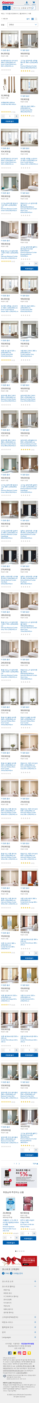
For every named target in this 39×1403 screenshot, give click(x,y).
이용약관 (16, 1344)
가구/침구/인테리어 (12, 13)
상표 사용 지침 (19, 1348)
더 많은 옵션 (5, 50)
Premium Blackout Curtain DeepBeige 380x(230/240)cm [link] (9, 536)
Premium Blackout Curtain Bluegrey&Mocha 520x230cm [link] (28, 254)
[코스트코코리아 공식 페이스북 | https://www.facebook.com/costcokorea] (10, 1354)
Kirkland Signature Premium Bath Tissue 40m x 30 (9, 1229)
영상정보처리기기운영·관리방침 (19, 1346)
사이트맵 (8, 1344)
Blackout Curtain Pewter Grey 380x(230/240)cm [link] (8, 445)
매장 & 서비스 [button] (7, 1322)
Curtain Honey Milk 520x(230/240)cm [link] (7, 355)
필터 (28, 19)
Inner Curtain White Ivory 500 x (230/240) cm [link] (8, 163)
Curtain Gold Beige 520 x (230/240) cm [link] (9, 1000)
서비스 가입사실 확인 (9, 1391)
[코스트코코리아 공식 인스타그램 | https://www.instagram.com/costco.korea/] (20, 1354)
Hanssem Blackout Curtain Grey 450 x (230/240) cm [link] (9, 257)
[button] (33, 8)
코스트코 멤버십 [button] (8, 1286)
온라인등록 (8, 1299)
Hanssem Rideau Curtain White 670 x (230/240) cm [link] (9, 813)
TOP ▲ (35, 1164)
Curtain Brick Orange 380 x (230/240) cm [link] (28, 903)
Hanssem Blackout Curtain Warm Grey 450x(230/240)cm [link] (28, 677)
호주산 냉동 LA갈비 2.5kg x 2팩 (27, 1221)
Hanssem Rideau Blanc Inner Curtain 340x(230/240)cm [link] (27, 723)
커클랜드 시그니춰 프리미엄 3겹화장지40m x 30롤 (11, 1222)
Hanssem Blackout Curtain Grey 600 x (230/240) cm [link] (9, 676)
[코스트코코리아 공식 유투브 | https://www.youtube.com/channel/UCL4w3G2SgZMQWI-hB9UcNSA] (24, 1354)
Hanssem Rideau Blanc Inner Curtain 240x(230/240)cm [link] (8, 768)
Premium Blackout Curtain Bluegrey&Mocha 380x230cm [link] (28, 1140)
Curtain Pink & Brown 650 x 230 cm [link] (28, 1041)
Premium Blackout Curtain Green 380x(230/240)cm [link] (9, 491)
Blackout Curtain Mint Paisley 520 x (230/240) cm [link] (29, 1097)
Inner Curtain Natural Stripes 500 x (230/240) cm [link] (29, 163)
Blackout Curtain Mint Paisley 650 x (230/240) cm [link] (9, 1142)
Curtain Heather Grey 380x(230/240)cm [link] (27, 355)
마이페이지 (8, 1303)
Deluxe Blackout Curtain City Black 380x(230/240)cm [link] (28, 582)
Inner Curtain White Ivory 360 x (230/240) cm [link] (8, 65)
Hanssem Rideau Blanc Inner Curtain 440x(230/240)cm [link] (8, 723)
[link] (9, 47)
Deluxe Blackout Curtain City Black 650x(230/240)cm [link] (28, 536)
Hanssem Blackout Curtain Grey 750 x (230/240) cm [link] (9, 628)
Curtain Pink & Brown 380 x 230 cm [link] (28, 944)
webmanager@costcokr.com (13, 1371)
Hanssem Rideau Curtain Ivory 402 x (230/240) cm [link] (28, 858)
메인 (2, 13)
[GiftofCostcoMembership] (19, 1265)
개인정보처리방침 (27, 1344)
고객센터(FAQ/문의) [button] (10, 1317)
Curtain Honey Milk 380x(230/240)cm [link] (26, 111)
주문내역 (7, 1306)
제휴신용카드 (8, 1309)
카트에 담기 (10, 121)
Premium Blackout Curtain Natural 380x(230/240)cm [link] (28, 67)
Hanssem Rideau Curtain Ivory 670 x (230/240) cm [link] (28, 768)
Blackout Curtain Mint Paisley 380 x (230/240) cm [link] (9, 1097)
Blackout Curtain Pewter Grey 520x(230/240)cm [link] (28, 400)
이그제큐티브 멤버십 (11, 1296)
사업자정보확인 (21, 1373)
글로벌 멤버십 (9, 1312)
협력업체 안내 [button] (7, 1327)
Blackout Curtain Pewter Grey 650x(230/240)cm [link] (8, 400)
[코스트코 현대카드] (19, 1187)
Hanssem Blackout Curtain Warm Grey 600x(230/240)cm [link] (28, 210)
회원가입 (7, 1290)
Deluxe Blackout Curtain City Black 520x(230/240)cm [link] (8, 582)
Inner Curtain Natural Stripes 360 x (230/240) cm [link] (9, 310)
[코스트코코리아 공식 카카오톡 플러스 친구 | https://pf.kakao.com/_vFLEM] (15, 1354)
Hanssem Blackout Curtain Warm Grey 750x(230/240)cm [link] (28, 629)
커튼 (29, 13)
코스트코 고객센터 (10, 1269)
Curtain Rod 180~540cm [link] (8, 104)
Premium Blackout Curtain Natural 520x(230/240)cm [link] (28, 445)
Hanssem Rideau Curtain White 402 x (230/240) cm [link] (9, 903)
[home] (8, 3)
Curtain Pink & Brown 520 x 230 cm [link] (9, 1041)
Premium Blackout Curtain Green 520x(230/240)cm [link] (9, 209)
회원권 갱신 (8, 1293)
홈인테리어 (23, 13)
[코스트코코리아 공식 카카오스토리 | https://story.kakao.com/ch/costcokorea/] (29, 1354)
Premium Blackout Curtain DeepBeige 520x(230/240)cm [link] (28, 490)
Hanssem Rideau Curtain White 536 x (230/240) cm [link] (9, 858)
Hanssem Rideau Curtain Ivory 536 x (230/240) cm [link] (28, 813)
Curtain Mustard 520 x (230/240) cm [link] (27, 1000)
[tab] (19, 1281)
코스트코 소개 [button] (7, 1281)
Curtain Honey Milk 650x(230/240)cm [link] (26, 310)
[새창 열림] (5, 1376)
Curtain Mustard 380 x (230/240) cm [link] (8, 948)
